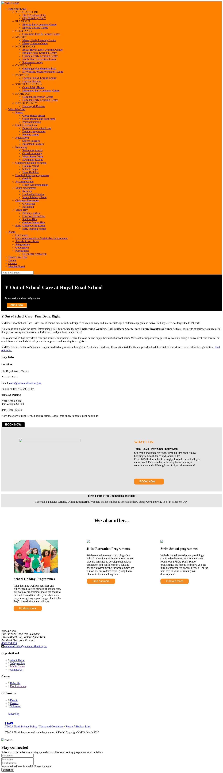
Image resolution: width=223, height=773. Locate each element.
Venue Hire (21, 209)
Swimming (21, 147)
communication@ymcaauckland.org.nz (25, 646)
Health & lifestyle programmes (32, 175)
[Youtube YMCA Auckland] (11, 723)
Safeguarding (22, 244)
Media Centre (17, 666)
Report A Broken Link (78, 726)
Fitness (19, 112)
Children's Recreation (27, 200)
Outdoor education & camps (30, 162)
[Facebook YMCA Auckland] (5, 723)
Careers (12, 263)
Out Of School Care (26, 125)
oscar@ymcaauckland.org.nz (25, 383)
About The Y (17, 660)
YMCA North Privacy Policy (21, 726)
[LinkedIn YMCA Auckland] (8, 723)
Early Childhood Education (30, 225)
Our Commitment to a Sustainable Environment (41, 238)
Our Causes (21, 235)
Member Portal (16, 266)
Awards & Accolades (27, 241)
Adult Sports (22, 137)
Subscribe (13, 713)
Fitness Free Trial (17, 257)
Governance (22, 247)
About (11, 231)
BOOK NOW (16, 305)
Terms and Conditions (51, 726)
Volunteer (15, 706)
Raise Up (15, 683)
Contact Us (16, 669)
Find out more (27, 608)
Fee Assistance (18, 686)
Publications (22, 250)
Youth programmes (25, 187)
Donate (12, 260)
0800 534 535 (9, 643)
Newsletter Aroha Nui (34, 253)
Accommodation (24, 181)
